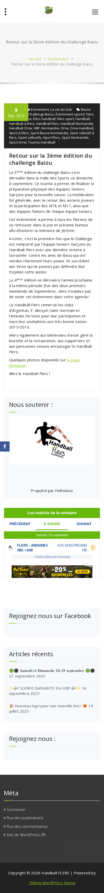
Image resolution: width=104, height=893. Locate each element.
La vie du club (61, 109)
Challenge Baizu (41, 114)
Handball (82, 118)
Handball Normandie (77, 123)
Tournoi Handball (41, 142)
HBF (37, 128)
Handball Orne (20, 128)
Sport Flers (51, 137)
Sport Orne (18, 142)
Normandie (50, 128)
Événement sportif (70, 114)
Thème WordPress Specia (52, 882)
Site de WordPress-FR (26, 834)
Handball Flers (47, 123)
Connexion (16, 809)
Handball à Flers (22, 123)
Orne (65, 128)
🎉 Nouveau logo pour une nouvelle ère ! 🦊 (48, 705)
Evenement (58, 58)
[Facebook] (5, 446)
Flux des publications (25, 817)
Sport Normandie (75, 137)
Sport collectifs (29, 137)
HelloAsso (64, 490)
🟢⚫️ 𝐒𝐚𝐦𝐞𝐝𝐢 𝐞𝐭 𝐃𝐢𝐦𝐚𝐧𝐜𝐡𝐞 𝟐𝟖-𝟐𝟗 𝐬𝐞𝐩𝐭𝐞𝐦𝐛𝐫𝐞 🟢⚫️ (52, 670)
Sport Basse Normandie (49, 133)
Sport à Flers (19, 133)
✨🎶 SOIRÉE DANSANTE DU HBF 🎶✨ (45, 688)
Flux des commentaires (27, 826)
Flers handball (44, 118)
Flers (90, 114)
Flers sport (65, 118)
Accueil (35, 58)
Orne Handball (81, 128)
